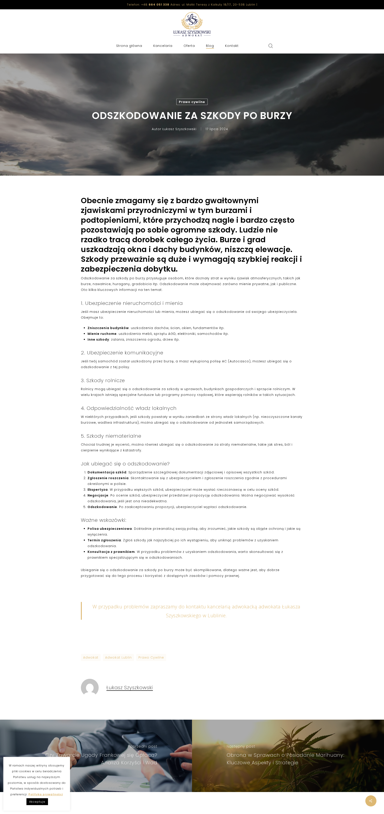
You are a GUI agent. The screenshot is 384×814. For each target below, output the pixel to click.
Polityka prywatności (45, 794)
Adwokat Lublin (118, 657)
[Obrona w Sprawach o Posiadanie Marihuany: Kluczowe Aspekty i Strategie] (288, 756)
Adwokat (90, 657)
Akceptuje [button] (37, 802)
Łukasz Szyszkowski (179, 129)
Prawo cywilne (192, 102)
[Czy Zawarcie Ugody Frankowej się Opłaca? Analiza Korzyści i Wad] (96, 756)
